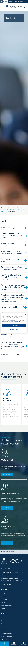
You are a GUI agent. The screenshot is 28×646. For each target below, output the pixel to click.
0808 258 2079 (7, 584)
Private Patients (22, 210)
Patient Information (6, 624)
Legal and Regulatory (6, 633)
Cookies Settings (14, 329)
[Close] (25, 314)
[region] (14, 323)
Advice (3, 618)
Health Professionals (18, 1)
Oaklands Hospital (7, 210)
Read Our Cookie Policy (14, 321)
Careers (10, 1)
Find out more (6, 474)
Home (10, 208)
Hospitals (15, 208)
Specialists (3, 602)
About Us (3, 594)
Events (2, 621)
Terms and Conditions (6, 636)
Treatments (4, 599)
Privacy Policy (4, 639)
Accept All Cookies (14, 325)
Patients (5, 1)
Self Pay (4, 211)
